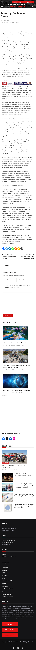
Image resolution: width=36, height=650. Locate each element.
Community (5, 462)
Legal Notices (30, 2)
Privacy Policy (5, 554)
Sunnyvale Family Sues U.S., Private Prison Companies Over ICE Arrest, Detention (24, 485)
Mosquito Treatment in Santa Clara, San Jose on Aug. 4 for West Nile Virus (23, 506)
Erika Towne (5, 470)
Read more (24, 618)
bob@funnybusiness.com (8, 243)
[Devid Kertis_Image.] (17, 83)
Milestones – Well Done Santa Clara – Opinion (16, 342)
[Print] (15, 248)
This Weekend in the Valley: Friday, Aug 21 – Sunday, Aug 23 (24, 495)
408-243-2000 (9, 542)
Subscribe (9, 624)
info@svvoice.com (10, 540)
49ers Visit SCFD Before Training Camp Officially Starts (15, 466)
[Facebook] (3, 248)
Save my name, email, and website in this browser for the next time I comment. (18, 286)
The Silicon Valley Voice (17, 5)
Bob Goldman (5, 20)
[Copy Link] (18, 248)
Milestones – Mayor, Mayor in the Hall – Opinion (17, 390)
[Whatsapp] (12, 248)
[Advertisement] (18, 414)
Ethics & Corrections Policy (9, 556)
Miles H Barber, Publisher (9, 345)
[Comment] (21, 248)
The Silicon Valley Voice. (16, 642)
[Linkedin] (9, 248)
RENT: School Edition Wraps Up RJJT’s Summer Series (23, 474)
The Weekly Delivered (18, 2)
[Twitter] (6, 248)
